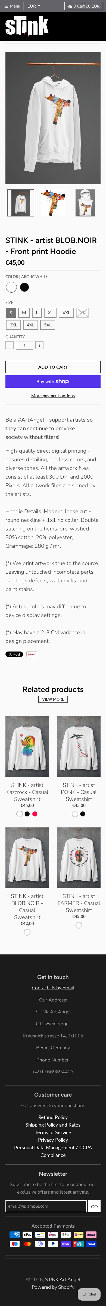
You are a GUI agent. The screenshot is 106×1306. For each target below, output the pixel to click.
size (9, 302)
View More (53, 699)
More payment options (53, 395)
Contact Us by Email (53, 987)
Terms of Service (53, 1132)
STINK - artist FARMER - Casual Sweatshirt (79, 903)
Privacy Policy (53, 1140)
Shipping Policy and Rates (53, 1125)
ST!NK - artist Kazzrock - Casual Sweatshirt (27, 792)
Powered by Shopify (53, 1287)
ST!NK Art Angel (62, 1279)
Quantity (15, 337)
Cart (86, 6)
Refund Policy (53, 1117)
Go (94, 1206)
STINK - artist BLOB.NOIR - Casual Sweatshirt (27, 907)
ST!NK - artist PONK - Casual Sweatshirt (79, 792)
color (26, 276)
